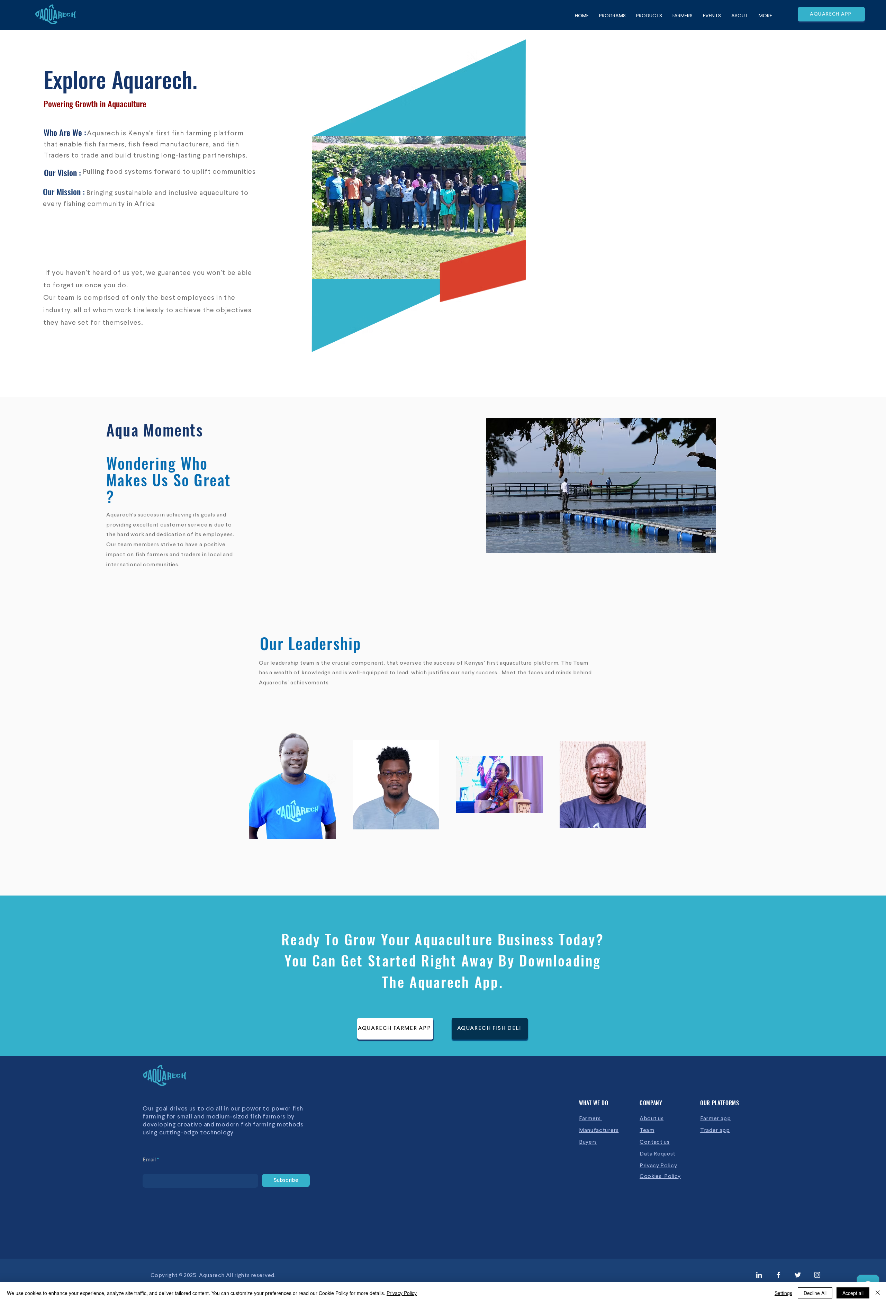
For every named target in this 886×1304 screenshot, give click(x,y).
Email (149, 1160)
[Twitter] (798, 1275)
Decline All (815, 1292)
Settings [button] (783, 1292)
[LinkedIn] (759, 1275)
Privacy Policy (402, 1292)
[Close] (878, 1292)
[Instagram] (817, 1275)
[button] (601, 485)
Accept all (853, 1292)
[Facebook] (778, 1275)
